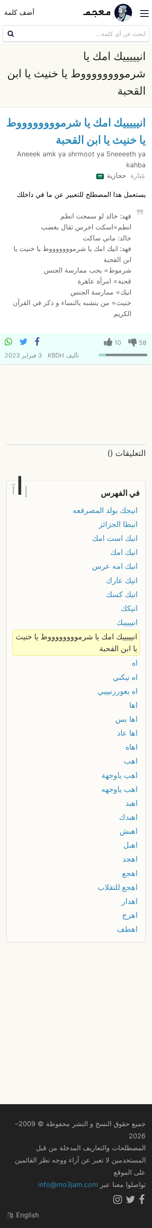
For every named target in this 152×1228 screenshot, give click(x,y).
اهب (131, 760)
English (26, 1215)
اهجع (130, 873)
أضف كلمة (19, 12)
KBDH (56, 355)
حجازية (115, 175)
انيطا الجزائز (118, 524)
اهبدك (128, 817)
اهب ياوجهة (119, 775)
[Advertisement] (76, 405)
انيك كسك (122, 594)
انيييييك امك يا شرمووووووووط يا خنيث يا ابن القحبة (76, 642)
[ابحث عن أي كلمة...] (9, 33)
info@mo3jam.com (68, 1184)
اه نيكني (125, 677)
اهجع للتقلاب (118, 887)
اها (133, 705)
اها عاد (127, 733)
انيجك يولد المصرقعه (105, 510)
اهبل (130, 844)
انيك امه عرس (115, 566)
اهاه (131, 746)
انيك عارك (122, 580)
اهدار (130, 901)
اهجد (130, 858)
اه (135, 662)
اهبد (131, 803)
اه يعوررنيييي (118, 691)
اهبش (128, 831)
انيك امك (124, 552)
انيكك (129, 608)
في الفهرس (120, 493)
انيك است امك (115, 538)
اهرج (130, 915)
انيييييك (127, 622)
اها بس (126, 719)
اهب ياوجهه (119, 789)
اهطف (127, 929)
